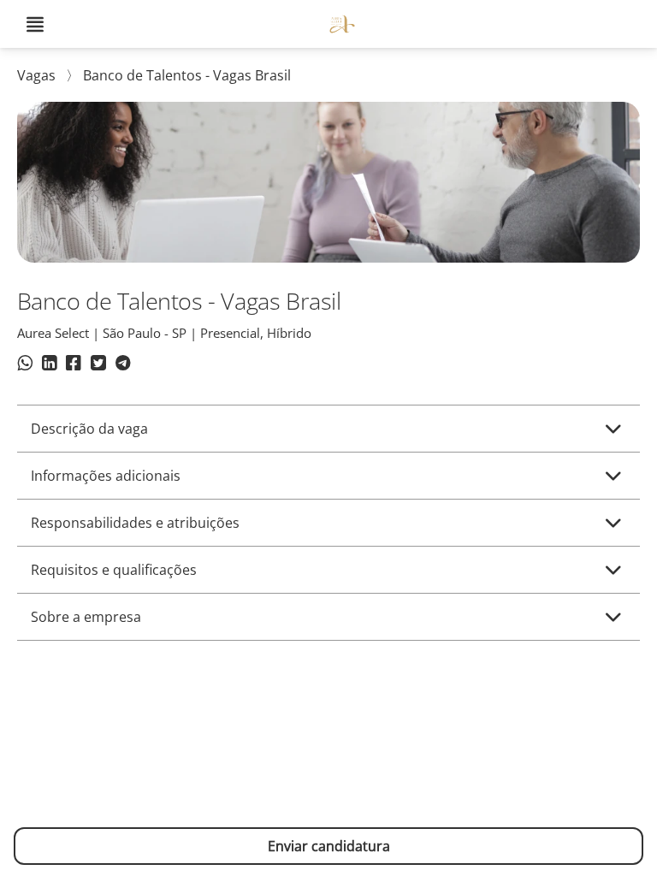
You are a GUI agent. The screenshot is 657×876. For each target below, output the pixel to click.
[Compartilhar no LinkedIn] (49, 365)
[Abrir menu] (35, 24)
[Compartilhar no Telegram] (123, 365)
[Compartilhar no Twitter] (98, 365)
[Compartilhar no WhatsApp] (25, 365)
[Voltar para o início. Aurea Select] (342, 24)
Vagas (38, 75)
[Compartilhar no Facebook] (73, 365)
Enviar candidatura (329, 846)
